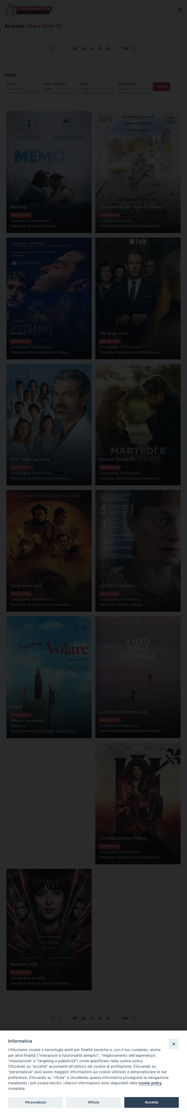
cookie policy (150, 1083)
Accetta (151, 1102)
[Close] (174, 1044)
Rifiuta (93, 1102)
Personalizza (35, 1102)
